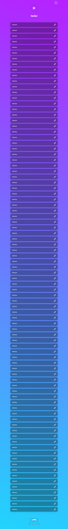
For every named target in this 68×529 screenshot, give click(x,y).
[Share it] (56, 2)
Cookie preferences (34, 523)
